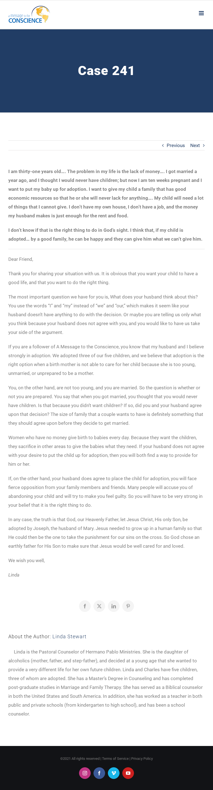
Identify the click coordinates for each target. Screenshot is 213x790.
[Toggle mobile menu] (202, 13)
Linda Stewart (69, 636)
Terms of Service (115, 758)
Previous (176, 145)
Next (195, 145)
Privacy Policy (142, 758)
